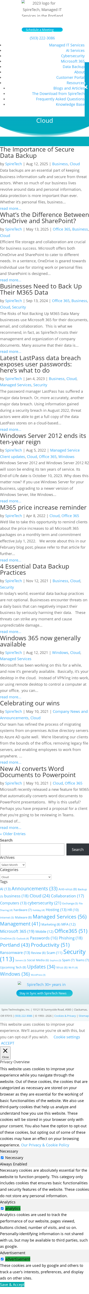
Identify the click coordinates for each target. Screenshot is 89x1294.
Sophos (55, 960)
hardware (23, 910)
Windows (66, 456)
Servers (20, 960)
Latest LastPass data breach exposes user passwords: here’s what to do (40, 364)
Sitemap (84, 1016)
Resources (76, 82)
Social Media (38, 960)
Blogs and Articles (69, 88)
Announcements (35, 888)
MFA (68, 924)
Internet (7, 917)
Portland (15, 944)
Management (20, 923)
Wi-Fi (73, 967)
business (16, 896)
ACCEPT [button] (7, 1043)
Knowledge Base (70, 104)
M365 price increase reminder (44, 507)
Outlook (22, 938)
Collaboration (67, 896)
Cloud (75, 163)
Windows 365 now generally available (40, 641)
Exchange (70, 903)
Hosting (56, 909)
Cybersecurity (73, 55)
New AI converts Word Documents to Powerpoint (38, 771)
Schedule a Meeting (40, 30)
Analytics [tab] (8, 1201)
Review (38, 953)
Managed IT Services (67, 45)
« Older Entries (13, 833)
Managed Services (15, 384)
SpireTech (13, 163)
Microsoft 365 (73, 61)
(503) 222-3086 (42, 37)
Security (19, 307)
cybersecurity (44, 903)
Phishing (71, 938)
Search (6, 840)
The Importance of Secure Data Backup (37, 152)
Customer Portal (70, 77)
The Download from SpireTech (58, 93)
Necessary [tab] (9, 1151)
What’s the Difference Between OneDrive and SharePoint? (44, 217)
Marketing (50, 924)
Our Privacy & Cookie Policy (45, 1144)
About (79, 71)
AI (5, 888)
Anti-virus (68, 889)
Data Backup (74, 66)
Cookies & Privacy (65, 1016)
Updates (41, 967)
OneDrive (7, 938)
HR (73, 910)
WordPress (38, 974)
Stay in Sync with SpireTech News (42, 993)
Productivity (50, 944)
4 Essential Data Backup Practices (34, 569)
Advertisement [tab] (12, 1252)
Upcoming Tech (13, 967)
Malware (23, 917)
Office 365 (61, 229)
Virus (61, 967)
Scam (54, 952)
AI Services (75, 50)
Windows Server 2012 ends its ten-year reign (43, 438)
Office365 (70, 930)
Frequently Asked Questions (60, 98)
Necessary (14, 1157)
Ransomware (15, 952)
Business (60, 163)
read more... (10, 208)
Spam (68, 960)
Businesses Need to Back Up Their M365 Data (41, 289)
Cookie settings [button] (67, 1036)
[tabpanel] (44, 1183)
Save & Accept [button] (12, 1284)
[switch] (2, 1208)
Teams (82, 960)
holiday (39, 910)
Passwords (44, 937)
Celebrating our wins (30, 703)
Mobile (44, 931)
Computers (13, 902)
